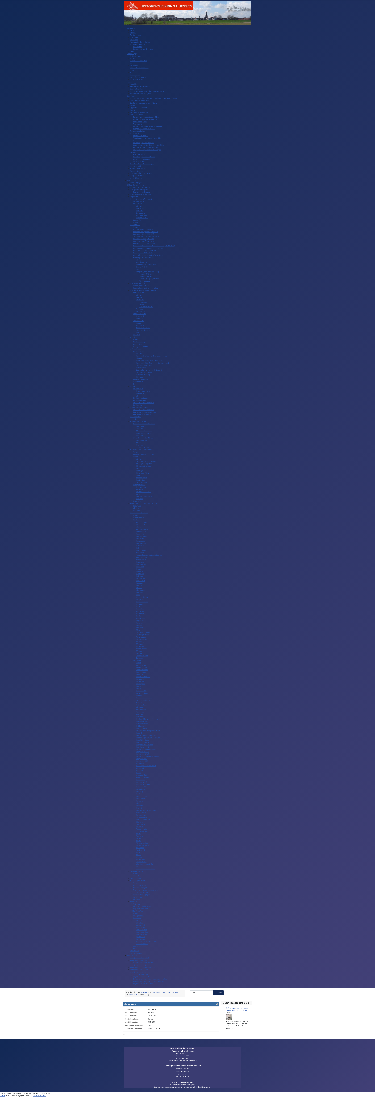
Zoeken (219, 992)
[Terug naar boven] (371, 1093)
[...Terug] (124, 1034)
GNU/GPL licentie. (39, 1096)
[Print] (217, 1004)
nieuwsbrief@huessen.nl (202, 1087)
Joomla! (2, 1096)
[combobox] (201, 992)
